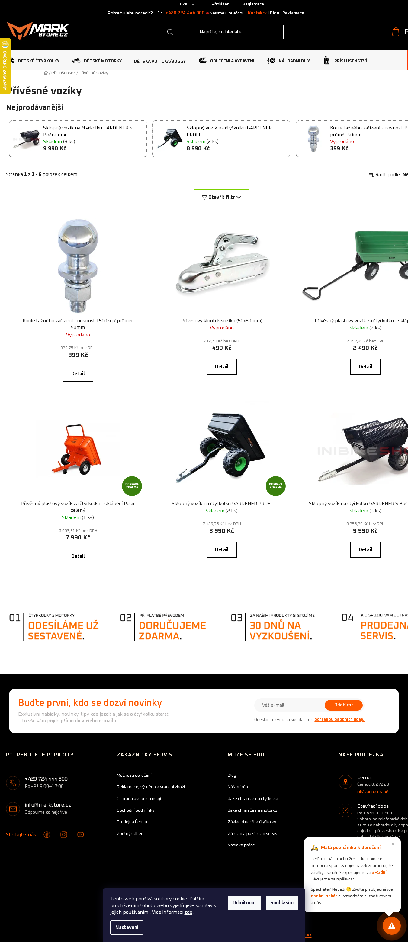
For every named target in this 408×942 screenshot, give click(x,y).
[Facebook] (46, 834)
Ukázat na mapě (372, 792)
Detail (78, 373)
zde (188, 912)
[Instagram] (63, 834)
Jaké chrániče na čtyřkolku (253, 799)
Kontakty (257, 13)
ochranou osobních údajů (339, 720)
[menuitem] (33, 60)
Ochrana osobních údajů (139, 799)
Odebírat (343, 705)
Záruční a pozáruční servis (252, 834)
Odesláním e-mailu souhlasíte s (309, 720)
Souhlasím (282, 902)
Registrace (253, 4)
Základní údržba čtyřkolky (252, 822)
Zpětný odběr (130, 834)
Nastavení (126, 927)
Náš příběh (238, 787)
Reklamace (293, 13)
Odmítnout (244, 902)
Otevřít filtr (221, 197)
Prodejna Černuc (132, 822)
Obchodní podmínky (135, 810)
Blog (274, 13)
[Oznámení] (392, 926)
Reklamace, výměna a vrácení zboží (151, 787)
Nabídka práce (241, 845)
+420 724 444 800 (184, 13)
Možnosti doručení (134, 775)
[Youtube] (80, 834)
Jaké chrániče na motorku (252, 810)
